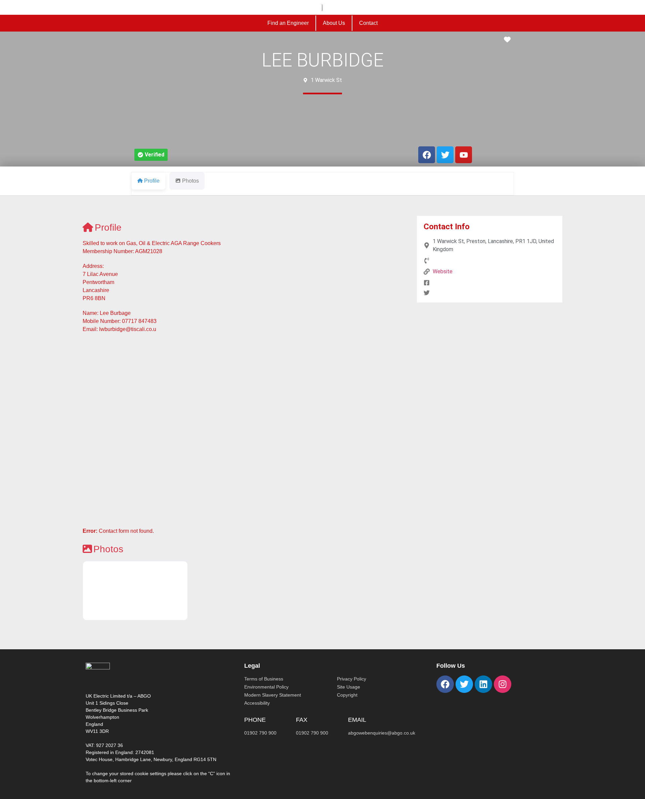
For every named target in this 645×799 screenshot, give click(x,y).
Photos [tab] (190, 181)
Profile (108, 227)
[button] (151, 155)
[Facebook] (445, 684)
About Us (334, 23)
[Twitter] (464, 684)
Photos (108, 549)
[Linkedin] (483, 684)
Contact (368, 23)
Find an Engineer (288, 23)
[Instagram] (502, 684)
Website (443, 271)
